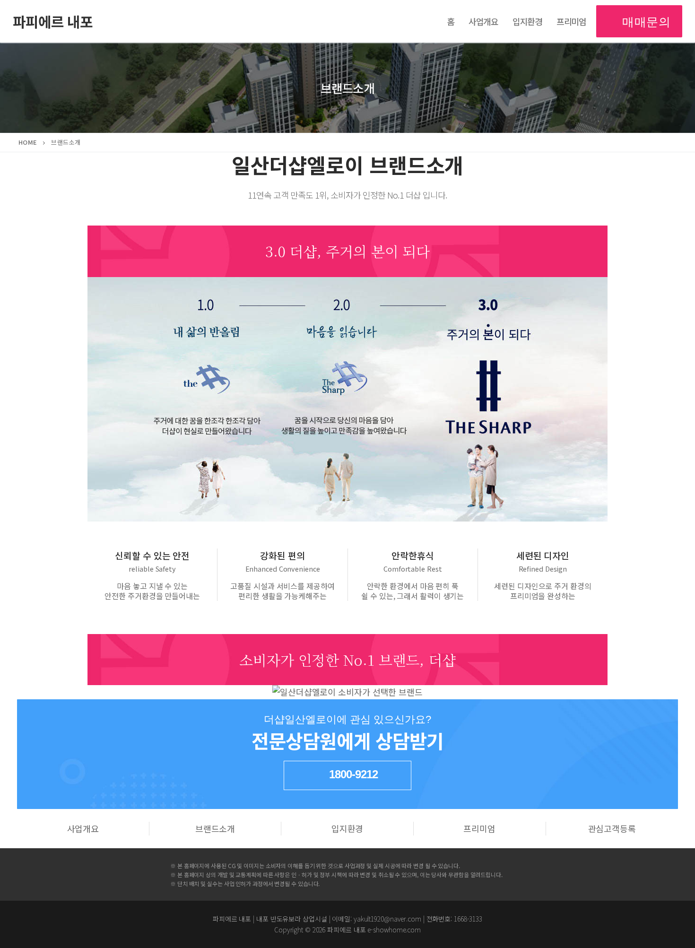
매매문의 (645, 21)
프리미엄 (479, 828)
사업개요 (83, 828)
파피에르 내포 (53, 21)
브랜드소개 (215, 828)
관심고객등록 (612, 828)
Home (27, 142)
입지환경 (347, 828)
